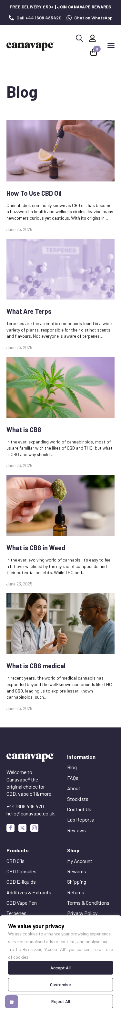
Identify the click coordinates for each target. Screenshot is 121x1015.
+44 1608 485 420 (25, 806)
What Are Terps (29, 311)
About (73, 788)
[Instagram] (34, 828)
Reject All (60, 1001)
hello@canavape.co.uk (30, 813)
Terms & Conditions (88, 903)
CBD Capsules (21, 871)
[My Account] (92, 38)
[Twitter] (22, 828)
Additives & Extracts (28, 892)
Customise (60, 984)
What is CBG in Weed (35, 547)
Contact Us (79, 809)
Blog (72, 767)
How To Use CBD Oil (34, 193)
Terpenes (16, 913)
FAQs (72, 778)
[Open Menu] (111, 45)
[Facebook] (10, 828)
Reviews (76, 830)
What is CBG (23, 429)
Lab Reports (80, 819)
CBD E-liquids (21, 882)
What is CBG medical (36, 666)
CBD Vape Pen (21, 903)
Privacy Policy (82, 913)
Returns (75, 892)
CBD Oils (15, 861)
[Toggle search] (79, 38)
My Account (79, 861)
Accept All (60, 967)
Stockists (77, 799)
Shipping (76, 882)
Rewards (76, 871)
